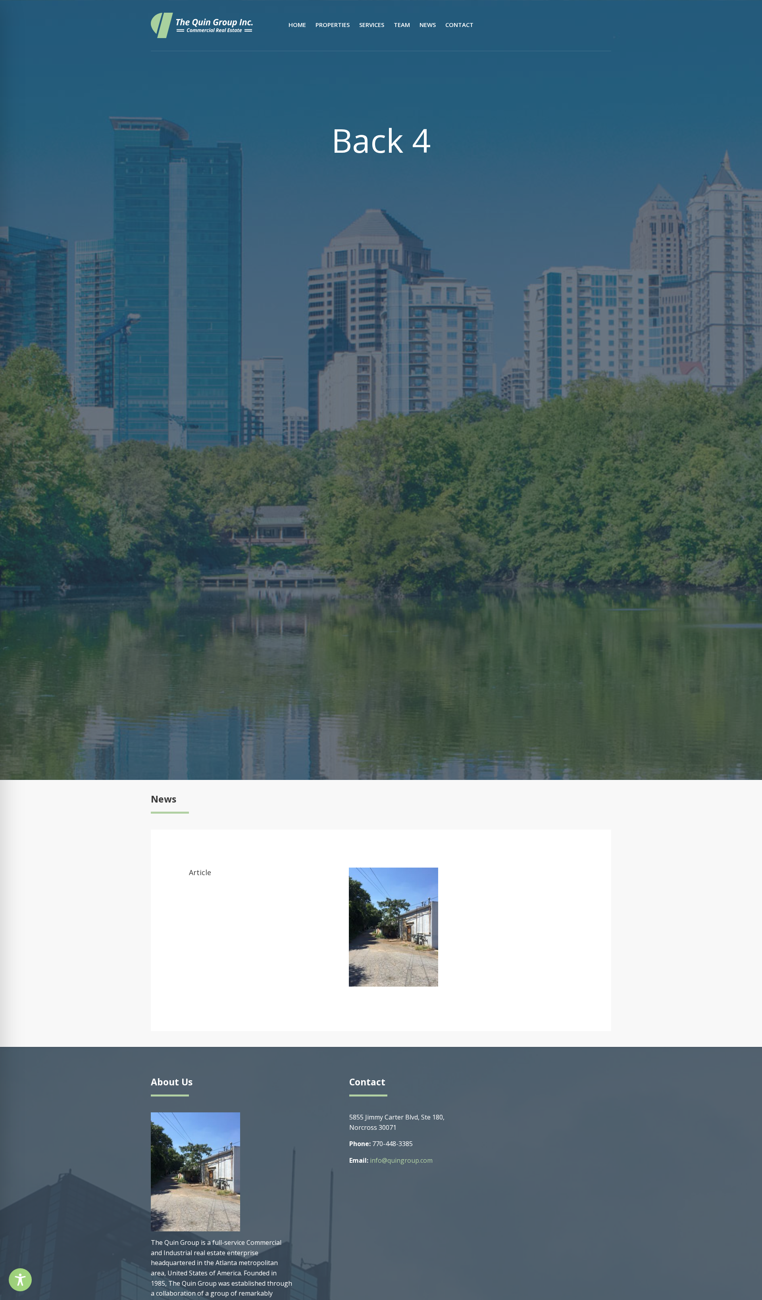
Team (402, 25)
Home (297, 25)
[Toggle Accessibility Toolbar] (20, 1279)
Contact (459, 25)
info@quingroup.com (401, 1160)
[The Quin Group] (202, 24)
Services (371, 25)
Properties (333, 25)
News (427, 25)
